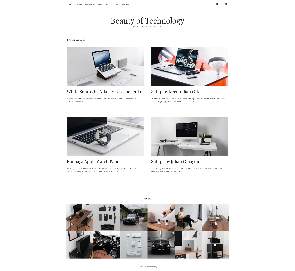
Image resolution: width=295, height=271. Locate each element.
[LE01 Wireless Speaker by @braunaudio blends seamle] (215, 245)
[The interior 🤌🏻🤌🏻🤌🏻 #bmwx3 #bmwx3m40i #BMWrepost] (106, 245)
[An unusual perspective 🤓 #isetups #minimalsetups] (215, 217)
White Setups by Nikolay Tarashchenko (105, 66)
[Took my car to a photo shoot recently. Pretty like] (161, 245)
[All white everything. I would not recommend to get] (134, 245)
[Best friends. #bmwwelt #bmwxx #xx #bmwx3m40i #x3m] (134, 217)
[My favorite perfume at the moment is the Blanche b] (161, 217)
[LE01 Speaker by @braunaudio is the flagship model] (79, 245)
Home (70, 5)
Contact (115, 5)
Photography (103, 5)
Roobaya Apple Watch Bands (105, 136)
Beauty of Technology (147, 20)
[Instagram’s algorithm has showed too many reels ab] (188, 217)
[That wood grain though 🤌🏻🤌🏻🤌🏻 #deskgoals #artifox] (79, 217)
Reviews (79, 5)
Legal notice (126, 5)
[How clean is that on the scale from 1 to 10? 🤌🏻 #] (188, 245)
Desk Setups (90, 5)
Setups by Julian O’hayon (189, 136)
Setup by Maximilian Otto (189, 66)
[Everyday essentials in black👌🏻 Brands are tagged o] (106, 217)
